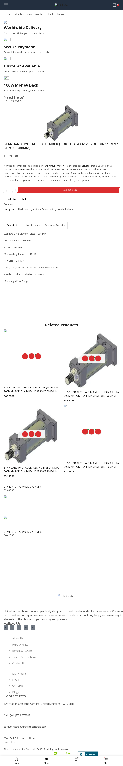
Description (13, 225)
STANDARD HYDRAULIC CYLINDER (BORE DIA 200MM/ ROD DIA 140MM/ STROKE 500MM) (31, 389)
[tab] (13, 225)
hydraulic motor (55, 165)
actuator (86, 165)
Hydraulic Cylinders (22, 14)
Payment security (55, 225)
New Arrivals (32, 225)
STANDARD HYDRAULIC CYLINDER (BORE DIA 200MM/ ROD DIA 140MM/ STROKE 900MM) (91, 394)
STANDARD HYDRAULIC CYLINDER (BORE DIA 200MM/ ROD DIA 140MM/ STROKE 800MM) (31, 469)
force (21, 169)
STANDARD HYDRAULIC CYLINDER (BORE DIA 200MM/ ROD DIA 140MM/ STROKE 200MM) (91, 465)
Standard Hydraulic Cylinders (49, 14)
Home (7, 14)
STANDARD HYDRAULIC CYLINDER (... (24, 486)
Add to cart (70, 189)
